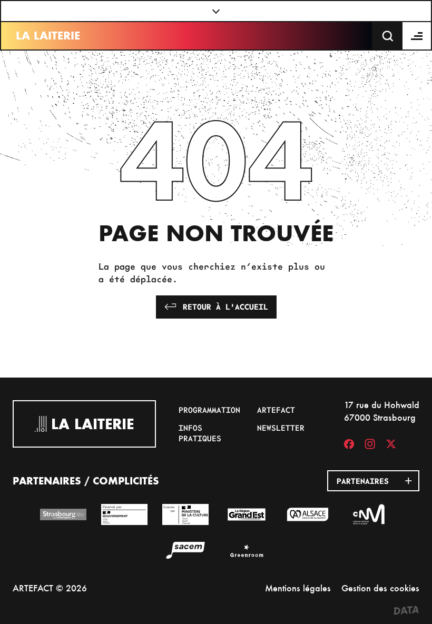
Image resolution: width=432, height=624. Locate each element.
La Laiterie (48, 35)
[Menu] (417, 36)
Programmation (209, 409)
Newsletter (281, 427)
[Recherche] (387, 36)
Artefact (276, 409)
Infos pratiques (200, 432)
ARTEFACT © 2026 (50, 587)
